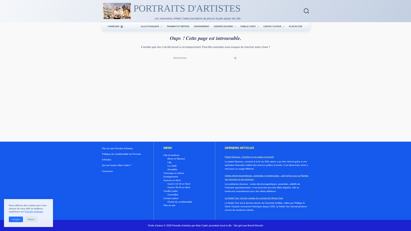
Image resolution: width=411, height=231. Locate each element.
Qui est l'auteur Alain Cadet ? (116, 165)
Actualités (172, 169)
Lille (169, 162)
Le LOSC (172, 166)
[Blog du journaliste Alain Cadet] (117, 11)
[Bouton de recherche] (235, 58)
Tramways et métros (178, 26)
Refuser (31, 219)
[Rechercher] (306, 11)
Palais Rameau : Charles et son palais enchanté (249, 157)
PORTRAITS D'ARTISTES (186, 8)
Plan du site (295, 26)
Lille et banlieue (150, 26)
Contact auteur (272, 26)
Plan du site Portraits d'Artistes (117, 148)
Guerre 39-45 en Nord (178, 187)
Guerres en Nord (223, 26)
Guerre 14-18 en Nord (178, 184)
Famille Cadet (248, 26)
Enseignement (201, 26)
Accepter (16, 219)
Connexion (107, 171)
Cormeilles (172, 194)
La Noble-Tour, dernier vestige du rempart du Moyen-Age (254, 198)
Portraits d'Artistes (34, 211)
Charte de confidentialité (179, 202)
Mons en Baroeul (176, 158)
